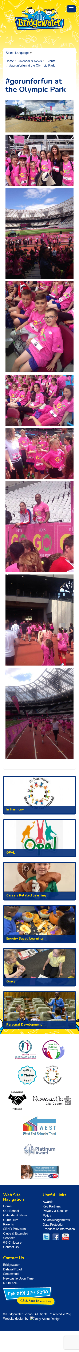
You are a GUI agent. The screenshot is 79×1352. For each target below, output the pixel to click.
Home (9, 61)
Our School (11, 1211)
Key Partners (52, 1206)
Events (50, 61)
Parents (8, 1224)
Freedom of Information (59, 1229)
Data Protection (53, 1224)
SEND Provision (14, 1229)
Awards (48, 1201)
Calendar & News (30, 61)
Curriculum (10, 1220)
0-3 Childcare (12, 1242)
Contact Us (11, 1247)
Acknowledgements (56, 1220)
